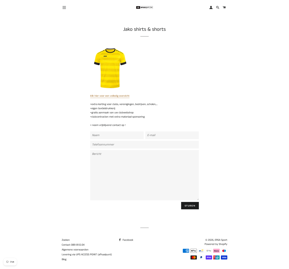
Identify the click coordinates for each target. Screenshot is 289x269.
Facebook (127, 240)
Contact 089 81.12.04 (73, 245)
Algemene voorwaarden (75, 250)
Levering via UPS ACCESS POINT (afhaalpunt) (87, 254)
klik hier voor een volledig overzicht (109, 96)
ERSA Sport (221, 240)
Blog (64, 259)
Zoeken (66, 240)
